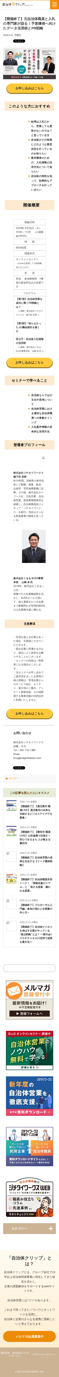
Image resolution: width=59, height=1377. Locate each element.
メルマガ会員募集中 (29, 1336)
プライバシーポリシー (44, 1354)
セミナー (14, 778)
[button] (29, 88)
